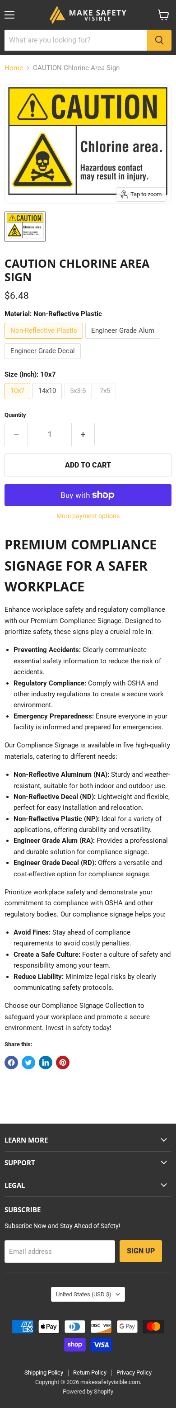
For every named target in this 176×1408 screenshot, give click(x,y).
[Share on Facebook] (11, 1062)
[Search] (159, 40)
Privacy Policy (134, 1372)
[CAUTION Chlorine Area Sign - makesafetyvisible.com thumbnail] (25, 226)
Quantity (15, 414)
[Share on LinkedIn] (45, 1062)
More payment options (88, 516)
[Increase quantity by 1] (83, 434)
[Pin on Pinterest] (62, 1062)
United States (83, 1294)
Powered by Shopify (88, 1391)
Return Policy (90, 1372)
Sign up (141, 1251)
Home (14, 68)
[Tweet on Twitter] (28, 1062)
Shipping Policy (43, 1372)
